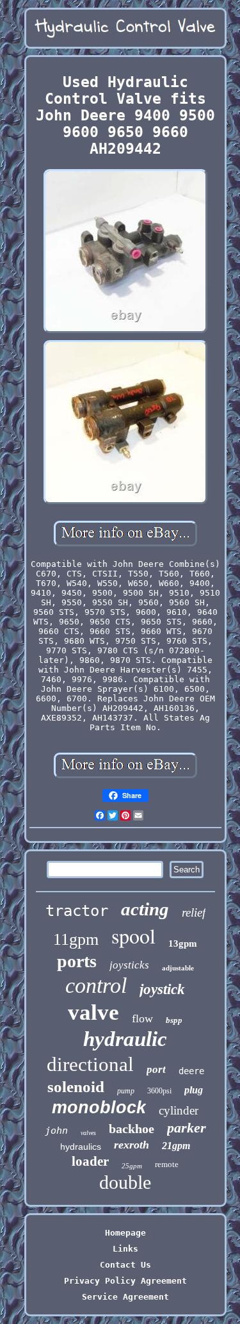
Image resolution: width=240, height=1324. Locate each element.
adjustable (178, 968)
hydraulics (80, 1146)
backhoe (131, 1129)
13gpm (182, 943)
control (96, 985)
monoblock (99, 1107)
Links (125, 1249)
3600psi (159, 1090)
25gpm (132, 1166)
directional (90, 1064)
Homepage (125, 1233)
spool (133, 935)
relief (193, 912)
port (156, 1069)
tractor (76, 911)
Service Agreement (125, 1297)
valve (93, 1012)
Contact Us (125, 1265)
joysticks (129, 965)
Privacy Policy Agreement (125, 1281)
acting (145, 909)
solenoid (75, 1086)
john (56, 1130)
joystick (162, 989)
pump (125, 1090)
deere (191, 1071)
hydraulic (125, 1038)
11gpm (76, 939)
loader (90, 1161)
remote (167, 1164)
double (125, 1182)
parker (186, 1128)
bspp (174, 1020)
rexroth (131, 1144)
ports (77, 961)
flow (142, 1018)
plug (193, 1089)
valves (88, 1132)
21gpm (176, 1145)
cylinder (178, 1110)
